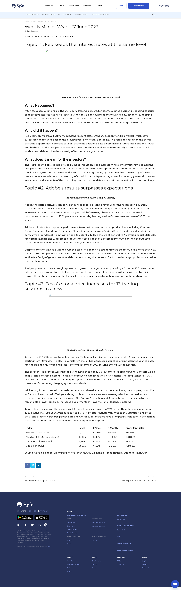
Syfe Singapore (32, 31)
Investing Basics (48, 15)
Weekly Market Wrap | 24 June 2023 (139, 480)
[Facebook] (27, 465)
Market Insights (64, 15)
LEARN (99, 6)
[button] (49, 6)
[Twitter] (32, 465)
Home (27, 22)
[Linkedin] (38, 465)
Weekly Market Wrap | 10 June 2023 (41, 480)
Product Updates (81, 15)
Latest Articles (32, 15)
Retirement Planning (100, 15)
